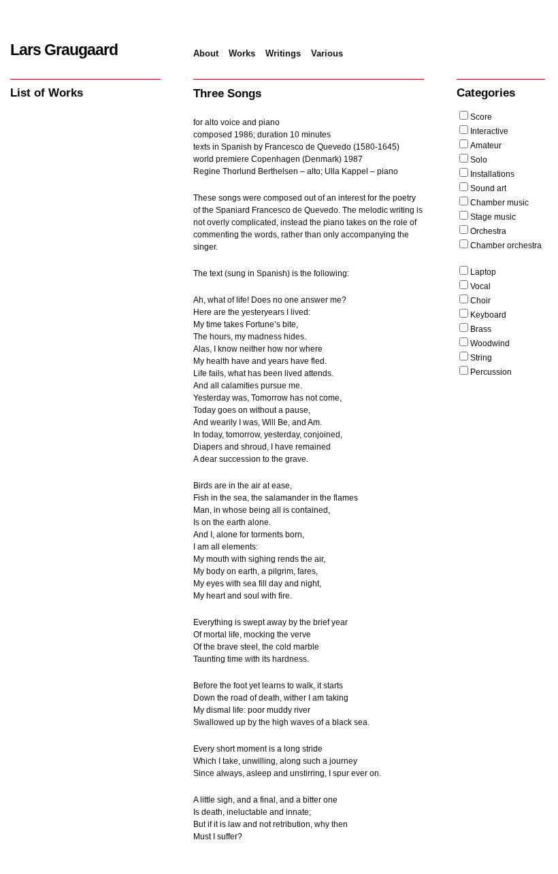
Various (327, 53)
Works (242, 53)
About (205, 53)
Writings (283, 53)
